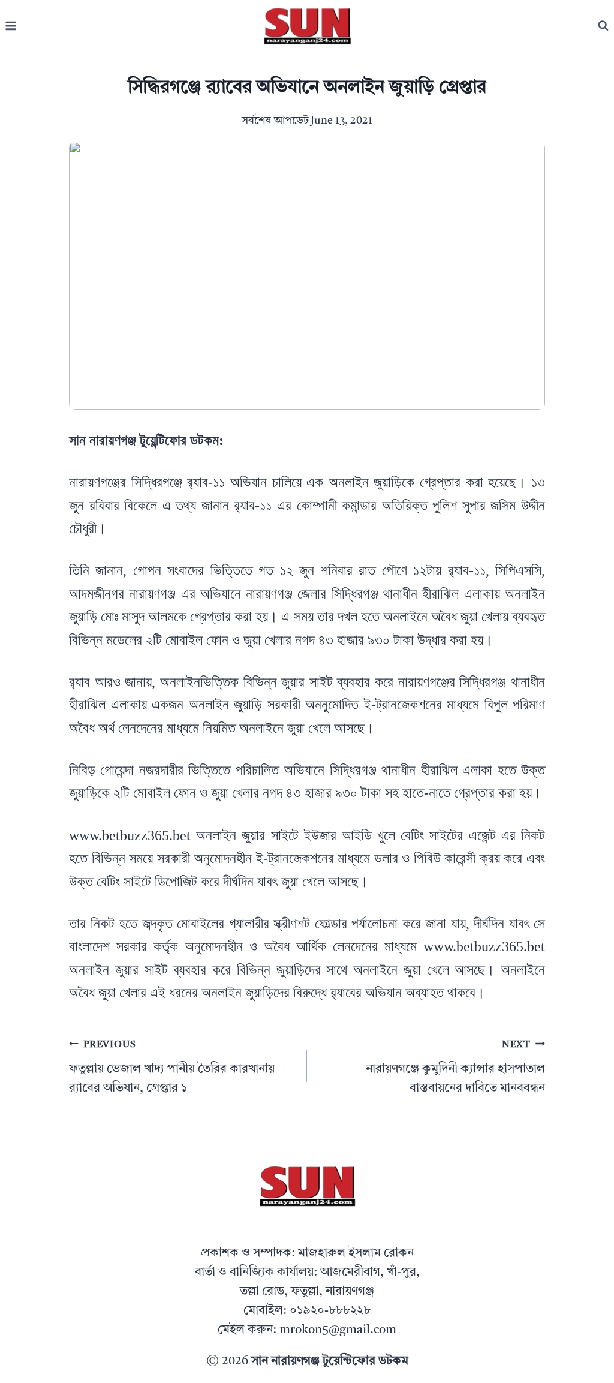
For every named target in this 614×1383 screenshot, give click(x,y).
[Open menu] (11, 26)
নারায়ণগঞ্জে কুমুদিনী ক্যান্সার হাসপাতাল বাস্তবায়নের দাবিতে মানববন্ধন (455, 1067)
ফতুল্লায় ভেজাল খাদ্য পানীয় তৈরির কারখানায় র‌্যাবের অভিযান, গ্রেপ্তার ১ (172, 1067)
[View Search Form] (603, 26)
